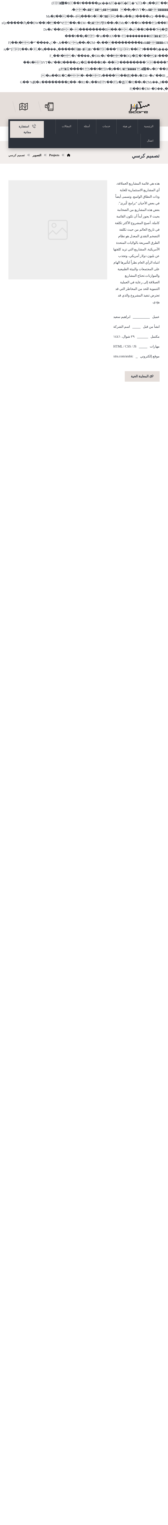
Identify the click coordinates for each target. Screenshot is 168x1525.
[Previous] (15, 942)
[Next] (100, 942)
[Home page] (68, 155)
